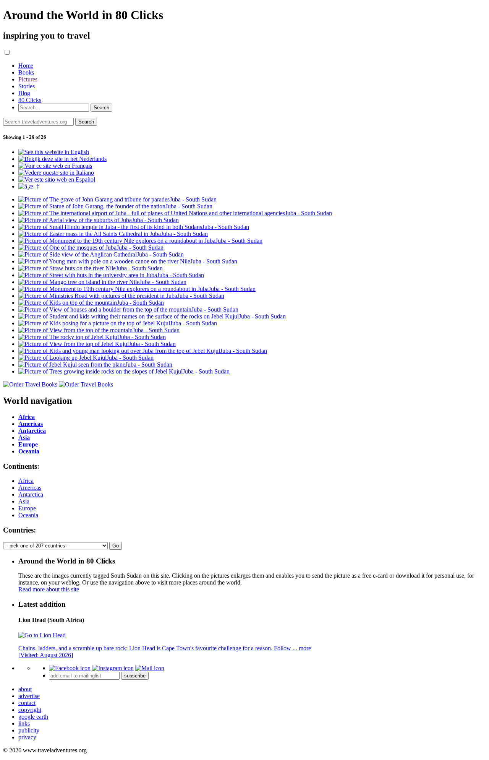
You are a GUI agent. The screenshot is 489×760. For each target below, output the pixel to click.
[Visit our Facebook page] (70, 668)
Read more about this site (48, 589)
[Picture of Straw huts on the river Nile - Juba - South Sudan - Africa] (90, 268)
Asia (23, 501)
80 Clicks (29, 100)
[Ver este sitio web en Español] (56, 179)
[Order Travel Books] (58, 384)
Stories (26, 86)
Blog (24, 93)
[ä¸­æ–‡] (28, 186)
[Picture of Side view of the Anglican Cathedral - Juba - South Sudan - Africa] (101, 254)
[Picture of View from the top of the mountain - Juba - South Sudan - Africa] (99, 330)
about (25, 689)
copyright (29, 709)
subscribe (135, 676)
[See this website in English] (53, 152)
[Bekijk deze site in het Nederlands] (62, 159)
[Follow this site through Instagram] (113, 668)
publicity (28, 730)
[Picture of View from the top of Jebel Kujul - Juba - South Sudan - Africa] (97, 344)
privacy (27, 737)
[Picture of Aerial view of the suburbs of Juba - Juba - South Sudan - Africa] (98, 220)
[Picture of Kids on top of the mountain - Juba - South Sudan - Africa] (91, 302)
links (24, 723)
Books (26, 72)
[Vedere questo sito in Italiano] (56, 172)
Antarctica (30, 494)
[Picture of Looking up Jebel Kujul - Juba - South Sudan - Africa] (86, 357)
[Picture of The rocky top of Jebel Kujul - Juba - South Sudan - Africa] (92, 337)
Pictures (27, 79)
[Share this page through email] (149, 668)
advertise (29, 696)
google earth (33, 716)
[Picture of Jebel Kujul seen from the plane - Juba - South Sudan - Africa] (95, 364)
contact (27, 703)
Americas (29, 487)
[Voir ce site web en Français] (55, 165)
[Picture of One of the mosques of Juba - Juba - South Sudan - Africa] (91, 247)
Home (25, 65)
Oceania (28, 515)
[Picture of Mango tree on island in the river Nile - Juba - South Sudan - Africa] (102, 282)
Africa (26, 480)
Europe (27, 508)
